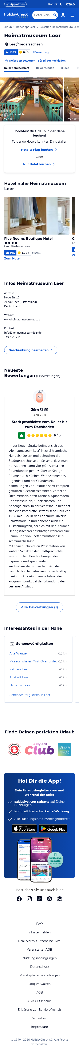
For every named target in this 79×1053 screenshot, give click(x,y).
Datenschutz (39, 967)
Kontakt (53, 4)
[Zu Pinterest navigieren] (49, 899)
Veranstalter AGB (39, 949)
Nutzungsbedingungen (40, 958)
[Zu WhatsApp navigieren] (59, 899)
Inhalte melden (39, 932)
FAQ (39, 924)
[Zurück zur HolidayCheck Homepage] (16, 15)
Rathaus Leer (19, 669)
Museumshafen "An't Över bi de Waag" (33, 661)
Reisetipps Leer (25, 26)
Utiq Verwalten (40, 984)
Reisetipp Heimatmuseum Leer (59, 26)
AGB (39, 992)
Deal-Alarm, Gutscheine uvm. (39, 941)
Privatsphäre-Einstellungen (40, 975)
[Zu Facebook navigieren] (19, 899)
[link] (63, 15)
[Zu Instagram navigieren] (29, 899)
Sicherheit (39, 1018)
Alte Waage (18, 653)
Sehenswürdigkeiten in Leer (29, 695)
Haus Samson (19, 685)
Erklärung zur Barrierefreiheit (39, 1010)
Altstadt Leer (18, 677)
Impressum (39, 1027)
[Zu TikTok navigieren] (39, 899)
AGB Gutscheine (39, 1001)
